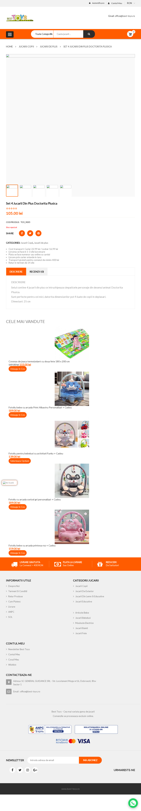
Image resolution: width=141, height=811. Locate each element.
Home (9, 46)
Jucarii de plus (48, 46)
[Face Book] (12, 770)
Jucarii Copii (26, 46)
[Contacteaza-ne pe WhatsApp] (133, 803)
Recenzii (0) (37, 271)
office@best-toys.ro (124, 16)
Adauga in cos (17, 368)
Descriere (16, 271)
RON (129, 3)
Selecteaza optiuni (19, 461)
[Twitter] (20, 770)
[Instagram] (27, 770)
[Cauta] (89, 34)
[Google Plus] (35, 770)
